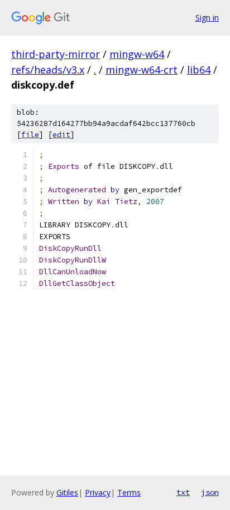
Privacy (98, 492)
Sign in (207, 17)
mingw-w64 (136, 54)
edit (61, 134)
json (210, 492)
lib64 (198, 69)
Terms (129, 492)
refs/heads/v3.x (47, 69)
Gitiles (67, 492)
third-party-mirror (55, 54)
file (30, 134)
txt (183, 492)
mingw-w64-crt (142, 69)
